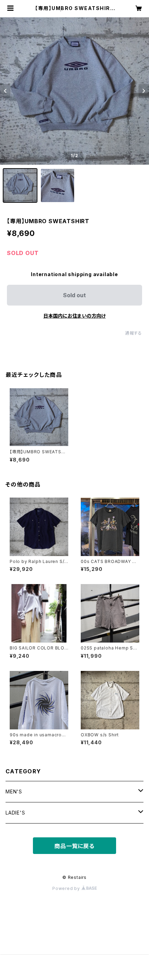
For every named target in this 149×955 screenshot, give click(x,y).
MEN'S (14, 791)
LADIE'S (15, 813)
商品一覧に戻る (74, 846)
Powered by (66, 888)
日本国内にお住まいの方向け (74, 316)
